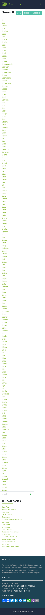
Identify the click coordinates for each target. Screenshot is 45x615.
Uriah (4, 358)
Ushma (4, 435)
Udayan (5, 70)
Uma (3, 237)
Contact (6, 578)
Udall (4, 48)
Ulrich (4, 210)
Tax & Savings (7, 515)
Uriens (4, 375)
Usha (4, 427)
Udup (4, 116)
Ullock (4, 190)
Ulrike (4, 215)
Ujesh (4, 133)
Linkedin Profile (20, 588)
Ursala (4, 399)
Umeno (4, 256)
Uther (4, 449)
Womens (36, 13)
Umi (3, 259)
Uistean (5, 127)
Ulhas (4, 168)
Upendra (5, 317)
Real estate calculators (11, 547)
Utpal (4, 460)
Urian (4, 361)
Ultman (5, 221)
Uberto (4, 39)
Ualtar (4, 26)
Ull (3, 185)
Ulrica (4, 207)
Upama (4, 306)
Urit (3, 380)
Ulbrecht (5, 149)
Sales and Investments (10, 532)
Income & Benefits (9, 510)
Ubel (3, 37)
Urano (4, 339)
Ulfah (4, 160)
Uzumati (5, 479)
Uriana (4, 364)
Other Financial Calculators (12, 520)
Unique (4, 281)
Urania (4, 336)
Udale (4, 45)
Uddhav (5, 86)
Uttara (4, 468)
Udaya (4, 61)
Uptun (4, 325)
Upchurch (5, 311)
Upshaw (5, 320)
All (19, 13)
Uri (3, 353)
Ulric (3, 204)
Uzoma (4, 476)
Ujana (4, 130)
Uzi (3, 473)
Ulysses (5, 232)
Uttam (4, 465)
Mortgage (5, 522)
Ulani (4, 147)
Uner (3, 276)
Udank (4, 50)
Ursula (4, 405)
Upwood (5, 331)
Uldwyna (5, 152)
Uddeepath (6, 83)
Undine (4, 273)
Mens (26, 13)
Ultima (4, 218)
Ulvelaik (5, 229)
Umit (4, 265)
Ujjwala (4, 136)
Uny (3, 303)
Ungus (4, 278)
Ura (3, 333)
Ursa (3, 397)
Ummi (4, 267)
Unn (3, 289)
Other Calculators (8, 542)
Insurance (5, 512)
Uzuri (4, 482)
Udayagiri (5, 67)
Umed (4, 251)
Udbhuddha (6, 78)
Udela (4, 92)
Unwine (5, 298)
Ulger (4, 166)
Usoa (4, 438)
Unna (4, 292)
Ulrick (4, 212)
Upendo (5, 314)
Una (3, 270)
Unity (4, 284)
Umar (4, 243)
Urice (4, 366)
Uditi (3, 105)
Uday (4, 59)
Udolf (4, 111)
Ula (3, 138)
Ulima (4, 177)
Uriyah (4, 383)
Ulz (3, 234)
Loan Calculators (8, 530)
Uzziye (4, 490)
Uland (4, 144)
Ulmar (4, 196)
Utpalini (5, 462)
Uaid (3, 23)
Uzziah (4, 484)
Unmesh (5, 287)
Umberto (5, 248)
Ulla (3, 188)
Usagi (4, 416)
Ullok (4, 193)
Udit (3, 103)
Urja (3, 386)
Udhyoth (5, 100)
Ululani (4, 223)
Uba (3, 28)
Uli (3, 171)
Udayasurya (6, 72)
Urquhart (5, 394)
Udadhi (4, 42)
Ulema (4, 155)
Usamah (5, 421)
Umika (4, 262)
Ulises (4, 179)
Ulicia (4, 174)
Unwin (4, 295)
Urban (4, 344)
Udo (3, 108)
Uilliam (4, 125)
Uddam (4, 81)
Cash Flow (5, 507)
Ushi (3, 432)
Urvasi (4, 410)
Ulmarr (4, 199)
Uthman (5, 451)
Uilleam (5, 122)
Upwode (5, 328)
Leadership (6, 527)
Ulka (3, 182)
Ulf (3, 157)
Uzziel (4, 487)
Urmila (4, 391)
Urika (4, 377)
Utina (4, 454)
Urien (4, 372)
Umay (4, 245)
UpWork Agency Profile (23, 586)
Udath (4, 56)
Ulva (3, 226)
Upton (4, 322)
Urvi (3, 413)
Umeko (4, 254)
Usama (4, 419)
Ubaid (4, 34)
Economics (6, 534)
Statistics (5, 544)
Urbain (4, 342)
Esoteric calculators (9, 537)
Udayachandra (7, 64)
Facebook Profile (21, 591)
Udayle (4, 75)
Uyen (4, 471)
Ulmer (4, 201)
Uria (3, 355)
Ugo (3, 119)
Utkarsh (5, 457)
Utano (4, 446)
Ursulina (5, 408)
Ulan (3, 141)
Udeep (4, 89)
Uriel (3, 369)
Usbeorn (5, 424)
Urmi (3, 388)
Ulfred (4, 163)
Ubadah (5, 31)
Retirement (6, 517)
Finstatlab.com (8, 595)
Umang (4, 240)
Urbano (4, 350)
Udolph (4, 114)
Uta (3, 443)
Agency (38, 565)
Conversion (6, 524)
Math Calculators (8, 539)
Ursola (4, 402)
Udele (4, 94)
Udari (4, 53)
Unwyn (4, 300)
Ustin (4, 440)
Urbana (4, 347)
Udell (4, 97)
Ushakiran (5, 430)
